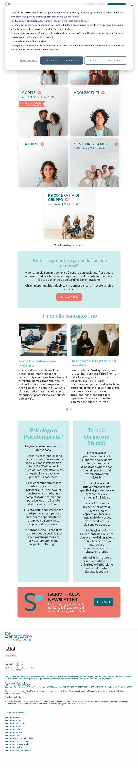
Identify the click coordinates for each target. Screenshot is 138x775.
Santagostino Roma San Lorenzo (17, 741)
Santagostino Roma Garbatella (17, 744)
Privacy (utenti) (11, 702)
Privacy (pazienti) (26, 702)
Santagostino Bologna (13, 732)
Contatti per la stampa (75, 704)
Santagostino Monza (13, 720)
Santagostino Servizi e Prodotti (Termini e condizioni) (89, 702)
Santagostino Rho (12, 735)
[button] (67, 409)
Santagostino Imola (12, 729)
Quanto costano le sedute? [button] (69, 245)
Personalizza (29, 60)
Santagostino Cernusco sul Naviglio (19, 738)
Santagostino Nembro (13, 726)
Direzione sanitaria (13, 697)
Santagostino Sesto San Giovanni (18, 750)
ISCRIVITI (103, 602)
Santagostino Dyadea (13, 747)
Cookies (51, 704)
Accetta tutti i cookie (61, 60)
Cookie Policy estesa (52, 45)
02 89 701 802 (69, 297)
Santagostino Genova (13, 717)
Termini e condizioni (44, 702)
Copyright (60, 704)
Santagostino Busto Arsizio (15, 723)
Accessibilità (59, 702)
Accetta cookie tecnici (106, 60)
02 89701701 (11, 685)
